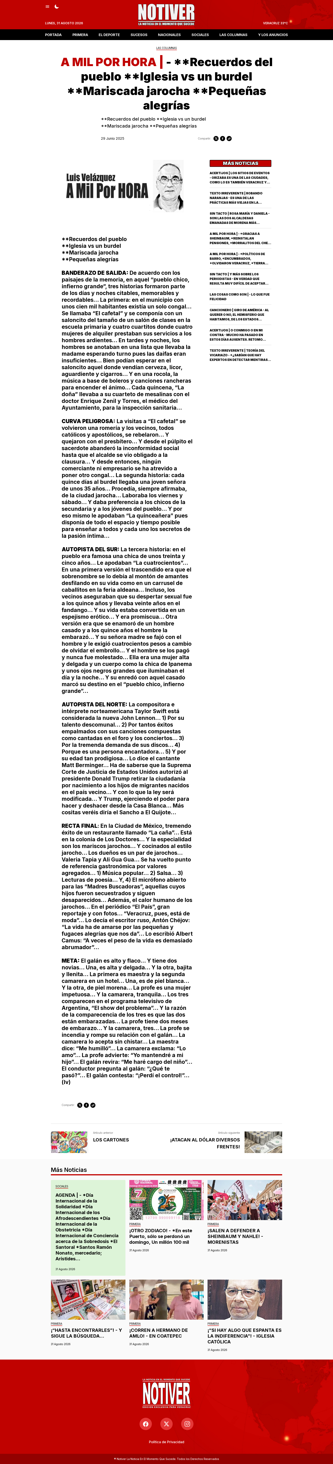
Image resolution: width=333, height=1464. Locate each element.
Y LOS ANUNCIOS (273, 35)
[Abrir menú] (47, 6)
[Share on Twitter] (216, 138)
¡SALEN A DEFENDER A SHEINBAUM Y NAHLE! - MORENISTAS (235, 1236)
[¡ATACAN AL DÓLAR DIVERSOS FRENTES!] (263, 1142)
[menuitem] (166, 1442)
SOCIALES (200, 35)
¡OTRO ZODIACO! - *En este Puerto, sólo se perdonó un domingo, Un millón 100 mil (160, 1236)
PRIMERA (80, 35)
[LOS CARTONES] (69, 1142)
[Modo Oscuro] (56, 6)
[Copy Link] (229, 138)
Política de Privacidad (166, 1442)
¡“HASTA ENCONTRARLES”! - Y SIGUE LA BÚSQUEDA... (86, 1333)
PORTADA (53, 35)
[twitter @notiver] (166, 1424)
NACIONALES (169, 35)
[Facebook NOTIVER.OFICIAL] (146, 1424)
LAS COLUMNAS (233, 35)
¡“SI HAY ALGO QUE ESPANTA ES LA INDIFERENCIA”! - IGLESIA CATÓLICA (245, 1336)
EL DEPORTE (109, 35)
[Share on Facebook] (222, 138)
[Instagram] (187, 1424)
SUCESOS (139, 35)
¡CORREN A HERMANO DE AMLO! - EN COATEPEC (158, 1333)
